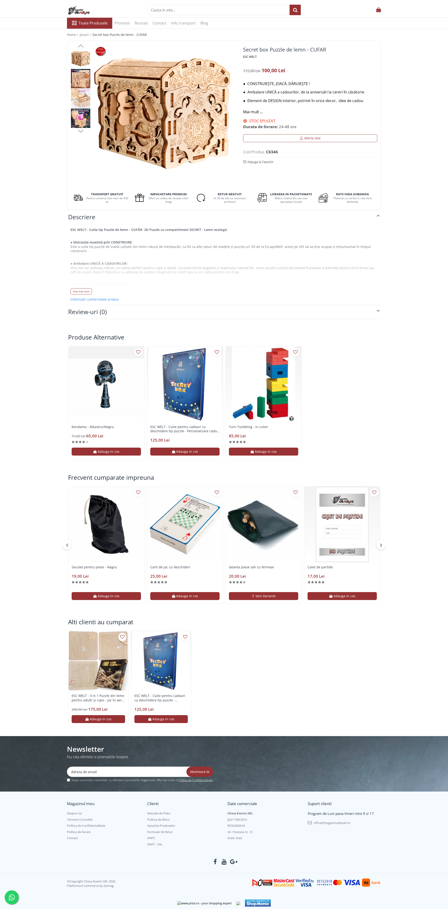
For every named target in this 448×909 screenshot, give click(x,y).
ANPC (151, 838)
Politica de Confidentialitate (195, 780)
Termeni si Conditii (80, 819)
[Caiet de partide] (342, 524)
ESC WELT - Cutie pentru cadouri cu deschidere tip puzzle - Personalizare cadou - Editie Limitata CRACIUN (184, 429)
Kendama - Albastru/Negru (93, 427)
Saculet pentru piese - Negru (94, 567)
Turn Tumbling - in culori (248, 427)
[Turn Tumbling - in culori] (263, 384)
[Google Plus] (233, 862)
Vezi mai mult (81, 291)
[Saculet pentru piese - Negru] (106, 524)
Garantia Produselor (161, 825)
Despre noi (74, 813)
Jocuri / (86, 34)
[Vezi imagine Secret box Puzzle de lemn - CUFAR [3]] (80, 118)
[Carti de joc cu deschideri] (185, 524)
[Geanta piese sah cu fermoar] (263, 524)
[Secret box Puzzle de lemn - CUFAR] (162, 113)
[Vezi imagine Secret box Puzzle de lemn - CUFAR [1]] (80, 78)
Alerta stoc (312, 138)
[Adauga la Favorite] (138, 352)
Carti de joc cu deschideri (170, 567)
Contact (159, 23)
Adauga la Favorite (259, 162)
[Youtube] (224, 862)
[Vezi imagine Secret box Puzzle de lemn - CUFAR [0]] (80, 59)
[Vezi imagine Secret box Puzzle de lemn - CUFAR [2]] (80, 98)
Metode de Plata (158, 813)
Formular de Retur (160, 832)
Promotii (122, 23)
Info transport (183, 23)
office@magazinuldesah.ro (331, 823)
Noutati (141, 23)
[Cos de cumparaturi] (378, 10)
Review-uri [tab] (87, 312)
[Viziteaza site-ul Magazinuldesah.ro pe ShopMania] (258, 903)
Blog (204, 23)
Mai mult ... (253, 111)
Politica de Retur (158, 819)
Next (80, 130)
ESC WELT (250, 57)
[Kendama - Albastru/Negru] (106, 384)
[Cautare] (295, 10)
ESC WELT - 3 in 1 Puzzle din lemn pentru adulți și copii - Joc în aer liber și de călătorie (98, 698)
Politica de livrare (79, 832)
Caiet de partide (320, 567)
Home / (73, 34)
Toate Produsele (93, 23)
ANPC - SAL (155, 844)
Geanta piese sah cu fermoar (251, 567)
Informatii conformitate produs (94, 299)
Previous (80, 46)
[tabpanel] (162, 113)
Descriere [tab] (81, 217)
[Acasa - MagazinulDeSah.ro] (90, 10)
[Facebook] (215, 862)
